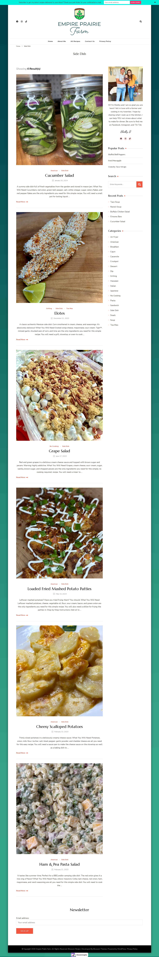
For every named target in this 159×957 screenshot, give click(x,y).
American (54, 171)
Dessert (113, 266)
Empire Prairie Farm (43, 949)
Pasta (112, 300)
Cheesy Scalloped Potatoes (59, 726)
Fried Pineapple (114, 160)
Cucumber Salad (59, 175)
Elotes (59, 313)
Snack (112, 315)
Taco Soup (115, 202)
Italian (113, 286)
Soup (112, 320)
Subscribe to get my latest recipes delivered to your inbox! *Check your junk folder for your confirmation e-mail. (60, 2)
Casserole (114, 256)
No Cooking (54, 446)
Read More (20, 202)
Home (50, 41)
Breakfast (114, 246)
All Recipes (75, 41)
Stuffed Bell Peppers (116, 154)
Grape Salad (59, 451)
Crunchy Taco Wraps (117, 166)
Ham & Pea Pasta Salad (59, 864)
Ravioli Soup (115, 206)
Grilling (49, 308)
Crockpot (114, 261)
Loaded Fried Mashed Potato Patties (59, 588)
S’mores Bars (116, 216)
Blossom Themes (100, 949)
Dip (111, 271)
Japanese (114, 290)
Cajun (112, 251)
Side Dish (64, 171)
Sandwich (114, 305)
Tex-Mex (69, 308)
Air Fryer (114, 237)
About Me (62, 41)
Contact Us (90, 41)
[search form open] (141, 22)
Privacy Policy (105, 41)
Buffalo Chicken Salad (120, 211)
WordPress (121, 949)
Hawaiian (114, 281)
